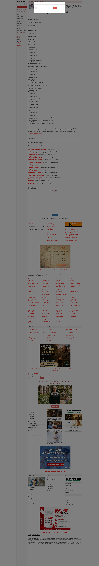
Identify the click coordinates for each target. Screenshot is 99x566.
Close (62, 11)
